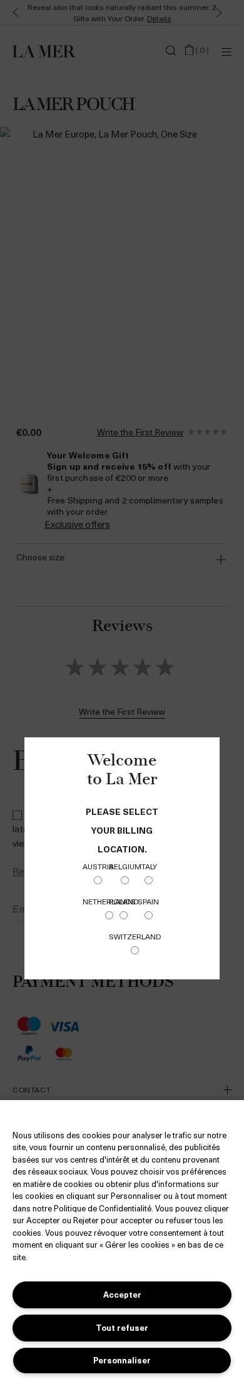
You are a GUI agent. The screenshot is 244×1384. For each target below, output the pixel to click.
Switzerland (135, 936)
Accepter (122, 1294)
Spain (148, 901)
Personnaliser (122, 1360)
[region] (122, 1242)
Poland (123, 901)
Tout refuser (122, 1327)
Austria (98, 866)
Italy (148, 866)
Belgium (125, 866)
